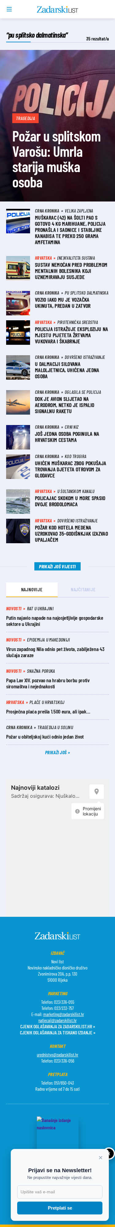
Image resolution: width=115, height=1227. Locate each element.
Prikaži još (56, 752)
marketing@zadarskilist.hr (63, 1014)
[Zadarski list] (57, 9)
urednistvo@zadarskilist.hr (57, 1054)
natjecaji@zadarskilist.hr (57, 1020)
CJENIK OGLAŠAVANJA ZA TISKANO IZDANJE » (57, 1032)
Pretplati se (60, 1207)
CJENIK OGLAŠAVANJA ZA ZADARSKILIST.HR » (57, 1026)
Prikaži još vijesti (57, 566)
